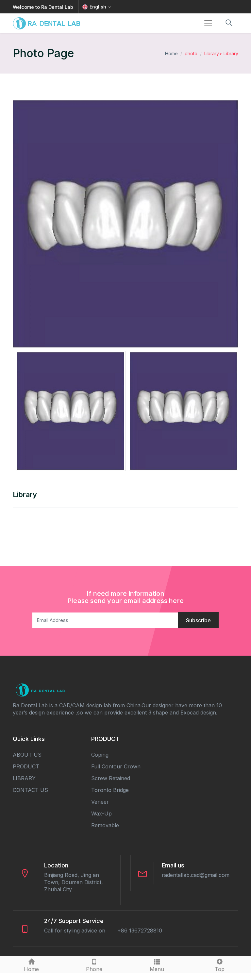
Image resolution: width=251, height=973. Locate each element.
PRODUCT (26, 766)
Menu (157, 969)
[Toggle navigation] (208, 23)
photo (191, 53)
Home (171, 53)
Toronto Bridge (110, 790)
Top (220, 969)
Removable (105, 825)
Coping (100, 754)
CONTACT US (30, 790)
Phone (94, 969)
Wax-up (101, 813)
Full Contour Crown (116, 766)
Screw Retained (110, 778)
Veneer (100, 801)
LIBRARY (24, 778)
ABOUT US (27, 754)
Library (211, 53)
